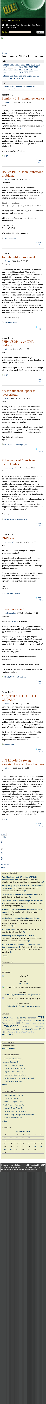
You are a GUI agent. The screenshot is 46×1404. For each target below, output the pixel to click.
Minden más (9, 745)
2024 (21, 72)
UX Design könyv (8, 929)
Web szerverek (10, 238)
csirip (40, 160)
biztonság (21, 1018)
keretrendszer (39, 1026)
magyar (17, 1029)
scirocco (8, 102)
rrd (6, 349)
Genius (7, 261)
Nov (18, 78)
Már (20, 76)
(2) (25, 891)
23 (41, 1146)
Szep (10, 78)
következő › (5, 865)
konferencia (7, 1029)
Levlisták (31, 25)
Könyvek (9, 27)
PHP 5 (5, 1032)
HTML (12, 1023)
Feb (15, 76)
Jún (34, 76)
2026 (31, 72)
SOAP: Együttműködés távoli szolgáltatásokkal (23, 995)
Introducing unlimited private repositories (18, 936)
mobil (24, 1029)
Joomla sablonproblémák (19, 257)
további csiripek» (8, 1048)
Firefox (40, 1020)
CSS (41, 1017)
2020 (36, 70)
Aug (5, 78)
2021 (5, 72)
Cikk (12, 86)
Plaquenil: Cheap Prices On (13, 1072)
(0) (43, 882)
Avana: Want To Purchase (12, 1081)
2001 (12, 65)
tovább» (5, 956)
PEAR (36, 1029)
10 (42, 163)
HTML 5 (19, 1023)
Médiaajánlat (15, 1167)
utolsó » (4, 867)
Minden (6, 65)
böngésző (32, 1018)
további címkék (7, 1034)
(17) (13, 926)
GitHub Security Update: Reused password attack (20, 918)
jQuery (26, 1026)
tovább (4, 1085)
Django (18, 1021)
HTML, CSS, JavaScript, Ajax (15, 445)
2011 (26, 67)
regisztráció (16, 20)
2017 (21, 70)
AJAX (5, 1017)
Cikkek (17, 25)
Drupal (26, 1021)
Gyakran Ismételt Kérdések (28, 1169)
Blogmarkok (10, 25)
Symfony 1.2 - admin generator (23, 98)
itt (20, 128)
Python (10, 1032)
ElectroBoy (9, 468)
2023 (16, 72)
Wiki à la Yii (23, 983)
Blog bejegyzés (29, 86)
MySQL (30, 1029)
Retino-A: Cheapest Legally (13, 1065)
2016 (16, 70)
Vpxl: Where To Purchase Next (14, 1068)
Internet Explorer (38, 1023)
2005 (33, 65)
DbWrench (9, 538)
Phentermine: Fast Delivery (13, 1059)
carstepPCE (9, 542)
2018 (26, 70)
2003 (23, 65)
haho (7, 703)
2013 (36, 67)
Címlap (4, 53)
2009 (16, 67)
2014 (5, 70)
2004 (28, 65)
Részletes (5, 32)
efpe (6, 398)
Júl (38, 76)
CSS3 (4, 1021)
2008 (11, 67)
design (11, 1021)
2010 (21, 67)
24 (5, 1149)
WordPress (26, 1032)
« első (3, 834)
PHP (6, 156)
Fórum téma (19, 89)
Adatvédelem (5, 1167)
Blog (3, 25)
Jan (11, 76)
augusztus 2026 (23, 1131)
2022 (11, 72)
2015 (11, 70)
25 (11, 1149)
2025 (26, 72)
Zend (32, 1032)
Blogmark (18, 86)
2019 (31, 70)
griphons (8, 768)
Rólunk (3, 1169)
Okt (14, 78)
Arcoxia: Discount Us (11, 1062)
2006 (38, 65)
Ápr (24, 76)
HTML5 (27, 1023)
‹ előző (4, 837)
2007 (5, 67)
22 (35, 1146)
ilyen (14, 621)
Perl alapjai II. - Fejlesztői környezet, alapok (23, 1006)
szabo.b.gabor (10, 613)
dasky (7, 179)
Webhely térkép (12, 1169)
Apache (12, 1018)
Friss (14, 27)
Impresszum (5, 1165)
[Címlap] (10, 6)
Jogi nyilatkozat (16, 1165)
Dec (22, 78)
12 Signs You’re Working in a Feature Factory (19, 894)
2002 (17, 65)
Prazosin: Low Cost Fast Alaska (14, 1075)
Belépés (4, 20)
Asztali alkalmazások (12, 593)
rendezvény (18, 1032)
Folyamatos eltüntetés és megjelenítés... (18, 462)
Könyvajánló (8, 89)
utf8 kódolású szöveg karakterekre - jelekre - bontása (23, 762)
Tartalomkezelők (10, 322)
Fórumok (24, 25)
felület (32, 1021)
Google (5, 1023)
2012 (31, 67)
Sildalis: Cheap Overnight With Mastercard (18, 1078)
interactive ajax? (13, 609)
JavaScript (10, 1026)
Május (29, 76)
